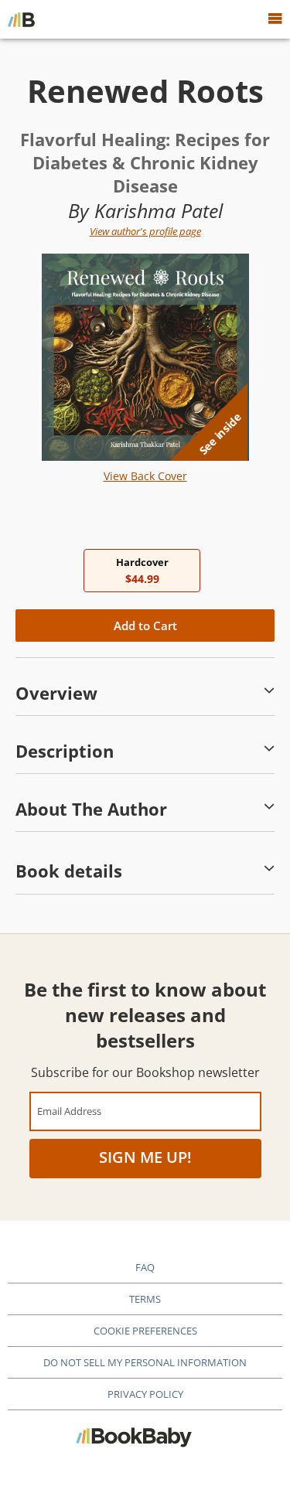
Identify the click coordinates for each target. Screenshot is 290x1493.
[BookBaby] (21, 19)
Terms (145, 1299)
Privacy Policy (145, 1394)
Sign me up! (145, 1157)
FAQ (145, 1267)
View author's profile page (145, 231)
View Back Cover (145, 476)
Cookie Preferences (145, 1331)
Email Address (69, 1110)
